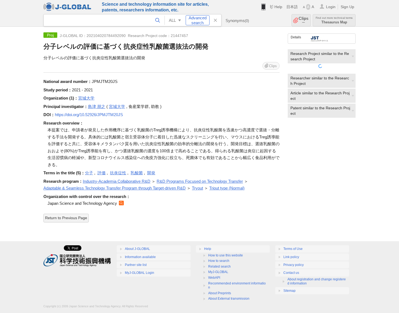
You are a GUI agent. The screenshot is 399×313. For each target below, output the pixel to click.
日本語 (292, 7)
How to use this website (225, 255)
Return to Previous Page (66, 218)
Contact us (291, 273)
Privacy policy (293, 265)
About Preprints (219, 293)
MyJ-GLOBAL (218, 272)
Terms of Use (293, 249)
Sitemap (289, 291)
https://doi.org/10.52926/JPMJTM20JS (89, 114)
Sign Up (347, 7)
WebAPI (214, 278)
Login (330, 7)
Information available (140, 257)
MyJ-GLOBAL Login (139, 273)
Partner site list (136, 265)
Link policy (291, 257)
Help (278, 7)
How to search (218, 261)
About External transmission (228, 298)
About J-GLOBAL (137, 249)
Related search (219, 266)
